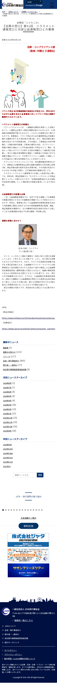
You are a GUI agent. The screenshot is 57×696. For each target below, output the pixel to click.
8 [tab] (14, 509)
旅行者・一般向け (10, 365)
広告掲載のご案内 (28, 518)
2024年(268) (8, 453)
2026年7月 (7, 387)
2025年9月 (7, 431)
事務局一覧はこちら (23, 620)
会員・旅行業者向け (11, 360)
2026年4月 (7, 400)
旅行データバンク (12, 642)
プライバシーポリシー (13, 654)
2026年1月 (7, 413)
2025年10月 (7, 426)
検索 (40, 474)
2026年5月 (7, 396)
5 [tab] (5, 509)
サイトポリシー (10, 650)
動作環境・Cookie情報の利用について (19, 658)
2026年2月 (7, 409)
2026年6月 (7, 392)
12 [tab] (25, 509)
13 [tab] (28, 509)
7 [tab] (11, 509)
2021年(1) (7, 466)
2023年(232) (8, 457)
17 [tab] (39, 509)
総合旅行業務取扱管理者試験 (14, 369)
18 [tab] (41, 509)
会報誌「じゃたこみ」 (29, 11)
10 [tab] (19, 509)
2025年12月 (7, 418)
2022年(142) (8, 462)
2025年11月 (7, 422)
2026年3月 (7, 405)
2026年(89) (7, 444)
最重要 (5, 347)
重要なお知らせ (9, 352)
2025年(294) (8, 449)
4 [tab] (3, 509)
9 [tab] (16, 509)
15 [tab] (33, 509)
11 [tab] (22, 509)
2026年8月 (7, 383)
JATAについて (13, 11)
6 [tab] (8, 509)
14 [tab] (30, 509)
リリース (6, 356)
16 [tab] (36, 509)
